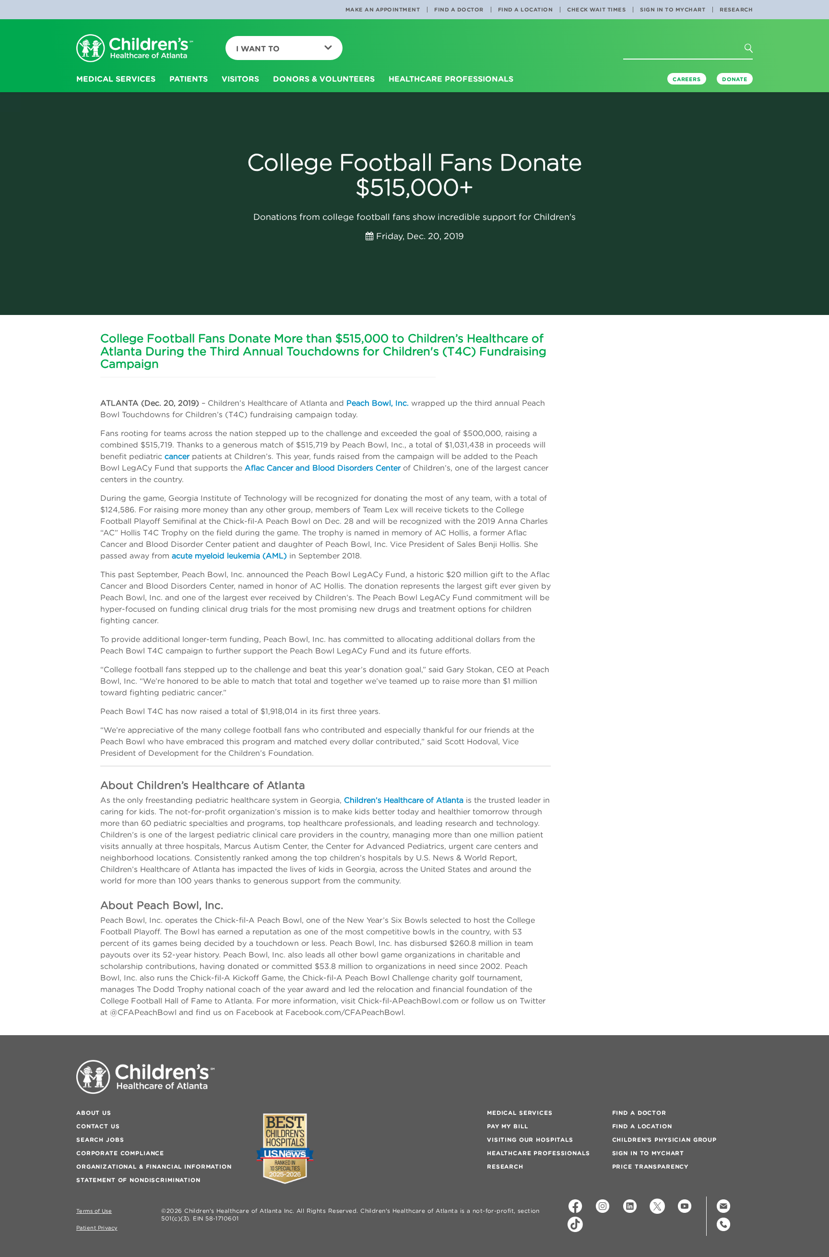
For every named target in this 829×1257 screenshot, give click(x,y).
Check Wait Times (596, 9)
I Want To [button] (258, 48)
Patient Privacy (97, 1228)
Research (736, 9)
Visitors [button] (240, 79)
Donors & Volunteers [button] (324, 79)
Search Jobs (100, 1139)
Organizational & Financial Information (154, 1166)
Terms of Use (94, 1211)
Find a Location (525, 9)
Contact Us (98, 1126)
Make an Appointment (382, 9)
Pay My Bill (507, 1126)
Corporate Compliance (120, 1153)
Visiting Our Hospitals (530, 1139)
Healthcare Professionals (538, 1153)
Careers (687, 79)
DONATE (734, 79)
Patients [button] (188, 79)
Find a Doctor (459, 9)
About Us (93, 1112)
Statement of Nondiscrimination (138, 1180)
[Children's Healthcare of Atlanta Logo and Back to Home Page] (135, 49)
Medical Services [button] (115, 79)
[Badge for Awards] (285, 1148)
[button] (754, 51)
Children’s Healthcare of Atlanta (403, 800)
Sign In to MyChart (672, 9)
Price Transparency (650, 1166)
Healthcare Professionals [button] (451, 79)
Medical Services (520, 1112)
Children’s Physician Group (664, 1139)
